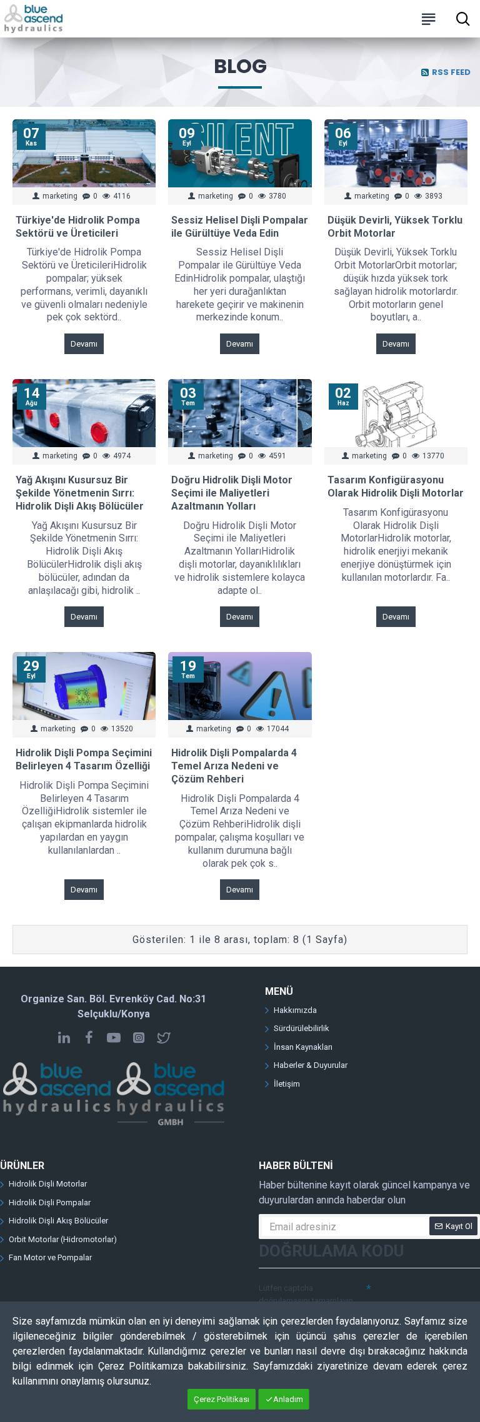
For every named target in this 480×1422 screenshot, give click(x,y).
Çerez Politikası (221, 1399)
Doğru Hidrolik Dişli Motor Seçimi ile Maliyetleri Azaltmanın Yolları (231, 493)
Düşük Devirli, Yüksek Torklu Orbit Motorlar (395, 226)
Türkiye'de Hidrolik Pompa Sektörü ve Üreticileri (78, 226)
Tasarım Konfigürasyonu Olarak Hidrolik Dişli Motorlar (396, 486)
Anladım (288, 1399)
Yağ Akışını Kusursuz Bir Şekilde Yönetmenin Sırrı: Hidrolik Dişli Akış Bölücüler (80, 493)
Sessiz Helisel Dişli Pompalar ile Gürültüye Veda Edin (239, 226)
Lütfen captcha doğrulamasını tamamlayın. (307, 1294)
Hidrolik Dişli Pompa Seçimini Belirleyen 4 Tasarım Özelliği (84, 759)
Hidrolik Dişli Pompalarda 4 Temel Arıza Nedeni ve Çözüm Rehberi (234, 766)
